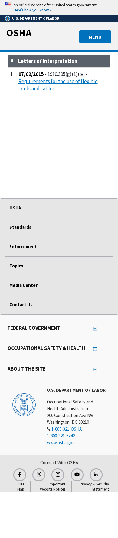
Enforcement (23, 246)
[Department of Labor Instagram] (57, 474)
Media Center (23, 285)
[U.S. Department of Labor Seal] (24, 404)
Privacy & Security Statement (94, 486)
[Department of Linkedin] (96, 474)
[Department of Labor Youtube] (77, 474)
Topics (16, 266)
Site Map (20, 486)
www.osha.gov (60, 443)
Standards (20, 227)
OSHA (18, 32)
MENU (95, 37)
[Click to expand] (59, 7)
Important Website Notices (52, 486)
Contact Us (20, 304)
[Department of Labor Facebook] (19, 474)
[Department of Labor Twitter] (38, 474)
